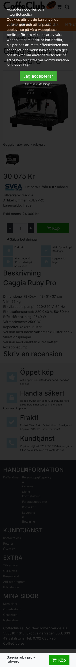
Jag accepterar (38, 76)
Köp (62, 660)
